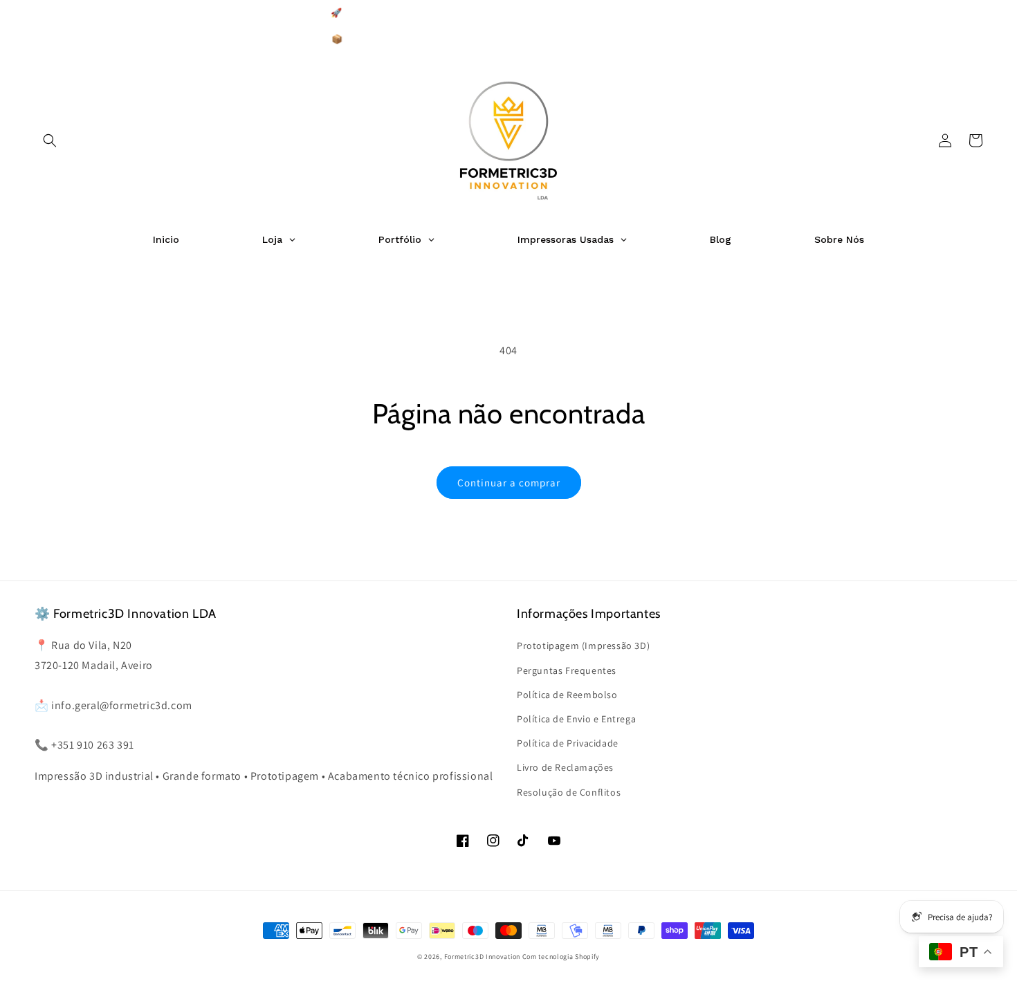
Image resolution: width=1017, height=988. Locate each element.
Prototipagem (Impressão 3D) (583, 645)
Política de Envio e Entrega (576, 719)
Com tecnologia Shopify (561, 956)
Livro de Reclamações (565, 767)
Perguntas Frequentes (566, 670)
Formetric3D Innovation (482, 956)
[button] (50, 140)
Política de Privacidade (568, 743)
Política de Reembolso (567, 694)
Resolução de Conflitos (569, 792)
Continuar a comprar (508, 482)
